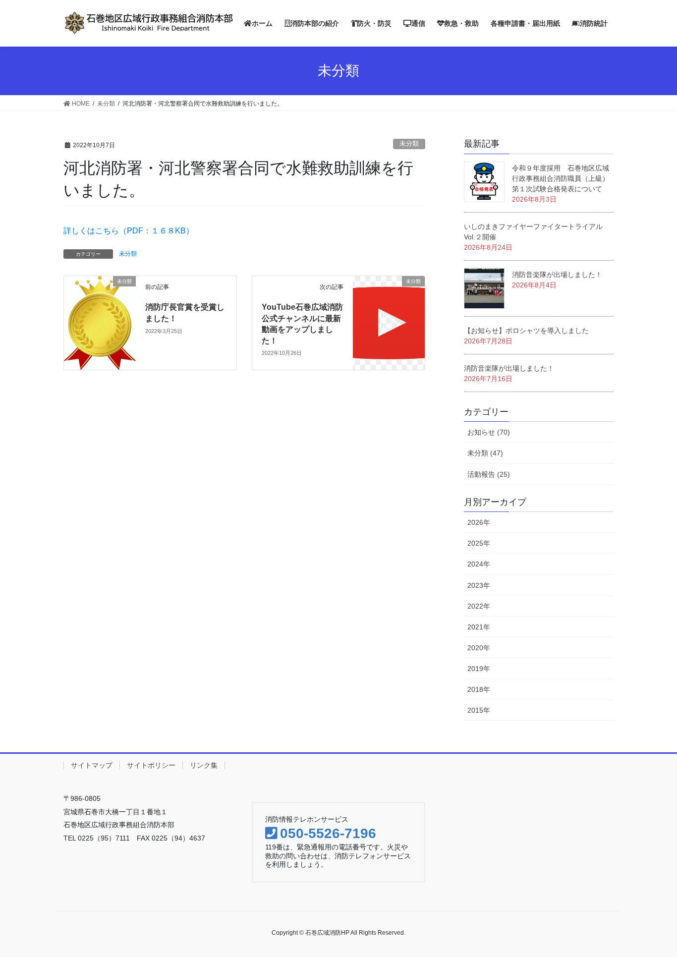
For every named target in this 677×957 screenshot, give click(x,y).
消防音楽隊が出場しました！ (557, 275)
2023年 (478, 585)
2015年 (478, 710)
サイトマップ (92, 765)
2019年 (478, 669)
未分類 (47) (485, 453)
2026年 (478, 522)
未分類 (409, 143)
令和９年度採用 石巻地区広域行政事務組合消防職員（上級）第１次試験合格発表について (560, 178)
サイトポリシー (151, 765)
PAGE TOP (663, 915)
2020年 (478, 648)
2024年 (478, 564)
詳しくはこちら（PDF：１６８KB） (128, 230)
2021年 (478, 627)
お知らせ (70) (488, 432)
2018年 (478, 689)
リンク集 (204, 765)
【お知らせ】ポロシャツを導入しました (526, 331)
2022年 (478, 606)
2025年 (478, 543)
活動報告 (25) (488, 474)
